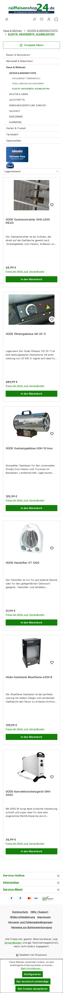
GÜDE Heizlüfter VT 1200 (22, 562)
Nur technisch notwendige (32, 981)
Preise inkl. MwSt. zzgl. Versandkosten (25, 271)
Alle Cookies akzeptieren (32, 988)
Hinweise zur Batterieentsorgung (31, 927)
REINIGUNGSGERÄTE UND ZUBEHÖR (27, 105)
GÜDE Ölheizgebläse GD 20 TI (26, 333)
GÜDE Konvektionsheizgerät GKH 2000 (28, 793)
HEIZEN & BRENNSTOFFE (22, 73)
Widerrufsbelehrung (22, 917)
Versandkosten (13, 942)
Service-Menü (12, 889)
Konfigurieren (32, 974)
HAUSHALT (14, 111)
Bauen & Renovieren (18, 54)
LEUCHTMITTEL (17, 99)
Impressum (44, 917)
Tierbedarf (12, 134)
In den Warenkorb (31, 279)
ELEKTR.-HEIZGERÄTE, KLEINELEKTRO (31, 89)
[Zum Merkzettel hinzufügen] (52, 205)
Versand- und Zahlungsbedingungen (30, 922)
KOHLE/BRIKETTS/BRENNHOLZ (26, 78)
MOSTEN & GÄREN (18, 94)
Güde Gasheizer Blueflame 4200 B (29, 677)
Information (11, 882)
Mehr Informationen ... (31, 968)
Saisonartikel (13, 140)
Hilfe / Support (39, 911)
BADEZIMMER (16, 116)
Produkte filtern (33, 45)
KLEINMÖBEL (15, 122)
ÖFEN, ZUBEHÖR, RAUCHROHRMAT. (28, 83)
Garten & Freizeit (16, 128)
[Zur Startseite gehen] (31, 9)
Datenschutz (20, 911)
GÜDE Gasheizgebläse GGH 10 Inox (29, 448)
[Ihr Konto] (49, 19)
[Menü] (6, 19)
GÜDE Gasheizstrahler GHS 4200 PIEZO (28, 221)
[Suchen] (34, 19)
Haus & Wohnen (15, 67)
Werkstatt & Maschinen (19, 61)
